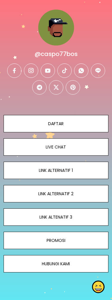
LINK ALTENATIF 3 (55, 217)
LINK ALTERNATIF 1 (56, 170)
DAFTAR (56, 124)
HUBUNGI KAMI (56, 264)
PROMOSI (56, 240)
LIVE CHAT (56, 147)
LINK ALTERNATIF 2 (55, 194)
